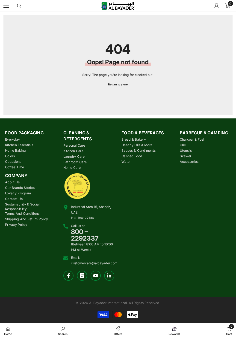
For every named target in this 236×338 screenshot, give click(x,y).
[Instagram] (82, 276)
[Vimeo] (109, 276)
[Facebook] (68, 276)
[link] (63, 330)
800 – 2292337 (85, 235)
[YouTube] (96, 276)
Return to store (118, 84)
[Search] (19, 6)
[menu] (6, 6)
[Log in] (216, 5)
